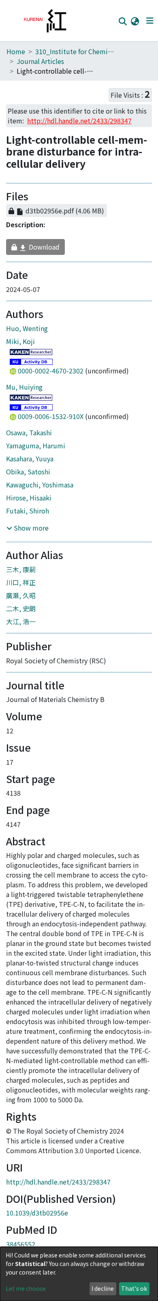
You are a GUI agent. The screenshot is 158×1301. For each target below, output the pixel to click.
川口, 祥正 (21, 586)
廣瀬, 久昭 (21, 599)
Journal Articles (40, 61)
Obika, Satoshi (28, 475)
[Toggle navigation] (150, 20)
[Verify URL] (118, 215)
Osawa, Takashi (29, 436)
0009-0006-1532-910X (50, 420)
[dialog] (79, 1274)
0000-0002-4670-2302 (50, 374)
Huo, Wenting (27, 332)
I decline (103, 1288)
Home (15, 51)
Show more (30, 532)
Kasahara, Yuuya (29, 462)
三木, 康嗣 (21, 573)
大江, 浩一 (21, 625)
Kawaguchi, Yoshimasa (39, 488)
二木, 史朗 (21, 612)
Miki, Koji (20, 345)
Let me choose (26, 1288)
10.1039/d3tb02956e (37, 1217)
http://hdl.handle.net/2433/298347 (58, 1185)
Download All (66, 198)
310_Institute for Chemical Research (75, 51)
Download (36, 251)
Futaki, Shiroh (27, 514)
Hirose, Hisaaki (28, 501)
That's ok (134, 1288)
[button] (134, 21)
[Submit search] (122, 21)
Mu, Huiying (24, 390)
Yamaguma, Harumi (35, 449)
